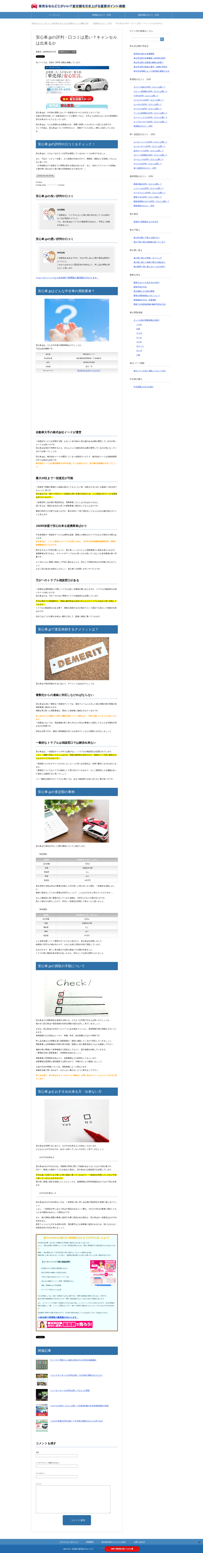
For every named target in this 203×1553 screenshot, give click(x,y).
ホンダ (139, 351)
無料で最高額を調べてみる (121, 1549)
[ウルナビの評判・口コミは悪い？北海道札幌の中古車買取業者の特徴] (42, 1410)
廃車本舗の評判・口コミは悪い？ (148, 184)
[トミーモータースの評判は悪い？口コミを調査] (42, 1395)
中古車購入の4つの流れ (143, 387)
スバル (139, 338)
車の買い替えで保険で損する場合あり (150, 262)
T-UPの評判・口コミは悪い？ (146, 96)
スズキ (139, 342)
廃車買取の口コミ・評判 (148, 15)
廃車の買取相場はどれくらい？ (147, 296)
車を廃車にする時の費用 (144, 291)
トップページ (54, 15)
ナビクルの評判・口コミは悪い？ (148, 164)
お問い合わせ (139, 1542)
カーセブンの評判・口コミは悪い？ (149, 100)
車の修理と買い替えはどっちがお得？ (150, 267)
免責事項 (90, 1542)
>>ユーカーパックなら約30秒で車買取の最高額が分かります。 (67, 278)
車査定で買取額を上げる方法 (146, 222)
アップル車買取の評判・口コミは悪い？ (150, 113)
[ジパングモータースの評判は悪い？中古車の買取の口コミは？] (42, 1380)
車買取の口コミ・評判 (101, 15)
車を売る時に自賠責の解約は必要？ (149, 62)
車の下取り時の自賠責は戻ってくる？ (150, 242)
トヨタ (139, 325)
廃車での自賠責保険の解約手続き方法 (150, 304)
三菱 (138, 355)
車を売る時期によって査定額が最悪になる (151, 71)
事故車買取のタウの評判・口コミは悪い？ (151, 201)
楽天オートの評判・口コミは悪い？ (149, 151)
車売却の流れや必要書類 (144, 54)
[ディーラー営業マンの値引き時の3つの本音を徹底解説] (42, 1364)
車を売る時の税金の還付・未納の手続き (150, 67)
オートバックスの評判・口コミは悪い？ (150, 117)
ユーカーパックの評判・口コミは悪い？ (150, 142)
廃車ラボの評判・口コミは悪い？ (148, 197)
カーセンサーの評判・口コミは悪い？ (150, 146)
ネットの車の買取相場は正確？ (147, 320)
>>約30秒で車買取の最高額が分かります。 (58, 1317)
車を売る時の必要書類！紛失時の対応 (150, 58)
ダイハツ (140, 346)
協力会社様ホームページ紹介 (114, 1542)
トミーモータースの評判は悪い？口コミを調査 (70, 1391)
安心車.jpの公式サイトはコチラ (88, 371)
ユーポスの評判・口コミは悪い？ (148, 104)
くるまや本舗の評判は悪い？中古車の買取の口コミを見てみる (76, 1421)
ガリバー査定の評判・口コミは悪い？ (150, 87)
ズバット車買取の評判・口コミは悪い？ (150, 155)
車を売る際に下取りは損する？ (147, 238)
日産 (138, 329)
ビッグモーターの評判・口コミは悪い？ (150, 122)
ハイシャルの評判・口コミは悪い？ (149, 188)
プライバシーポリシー (68, 1542)
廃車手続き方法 (140, 287)
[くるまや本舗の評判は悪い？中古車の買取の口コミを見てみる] (42, 1425)
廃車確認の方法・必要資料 (145, 300)
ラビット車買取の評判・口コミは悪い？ (150, 91)
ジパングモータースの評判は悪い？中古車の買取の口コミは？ (76, 1375)
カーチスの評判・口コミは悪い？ (148, 109)
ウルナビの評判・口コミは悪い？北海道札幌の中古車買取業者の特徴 (79, 1406)
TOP (61, 23)
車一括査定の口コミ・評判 (145, 168)
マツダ (139, 333)
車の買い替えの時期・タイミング (148, 258)
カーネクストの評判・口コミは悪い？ (150, 193)
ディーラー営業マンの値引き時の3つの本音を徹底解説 (73, 1360)
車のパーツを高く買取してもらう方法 (150, 371)
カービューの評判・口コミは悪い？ (149, 159)
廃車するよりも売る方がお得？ (147, 283)
